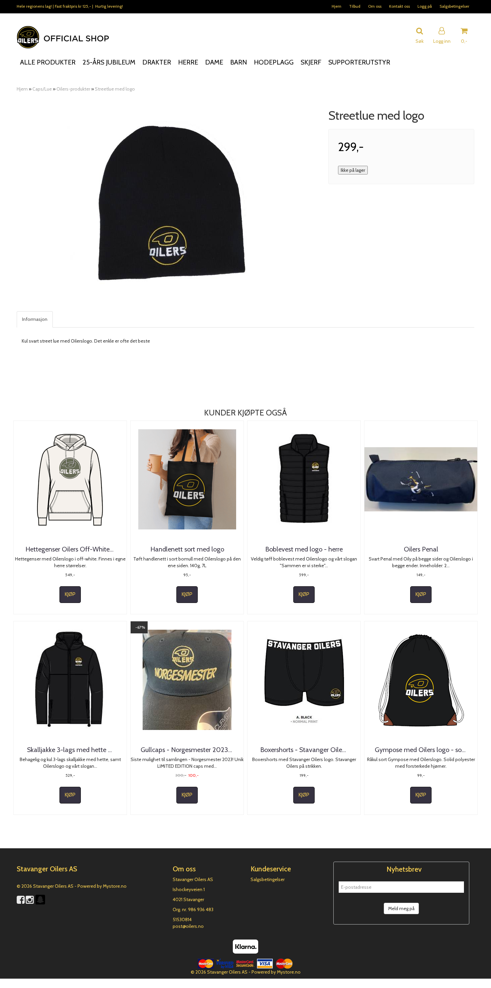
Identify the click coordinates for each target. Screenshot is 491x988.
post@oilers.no (188, 926)
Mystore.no (115, 886)
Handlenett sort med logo (187, 549)
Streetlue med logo (115, 89)
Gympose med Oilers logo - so (421, 750)
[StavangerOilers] (40, 903)
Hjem (336, 6)
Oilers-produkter (73, 89)
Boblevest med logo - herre (304, 549)
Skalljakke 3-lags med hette (70, 750)
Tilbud (354, 6)
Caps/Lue (42, 89)
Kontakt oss (399, 6)
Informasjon (34, 319)
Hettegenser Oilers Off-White (70, 549)
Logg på (425, 6)
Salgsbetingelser (454, 6)
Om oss (374, 6)
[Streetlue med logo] (167, 202)
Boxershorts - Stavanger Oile (304, 750)
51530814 (182, 919)
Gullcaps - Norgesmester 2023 (187, 750)
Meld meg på (401, 908)
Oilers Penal (421, 549)
